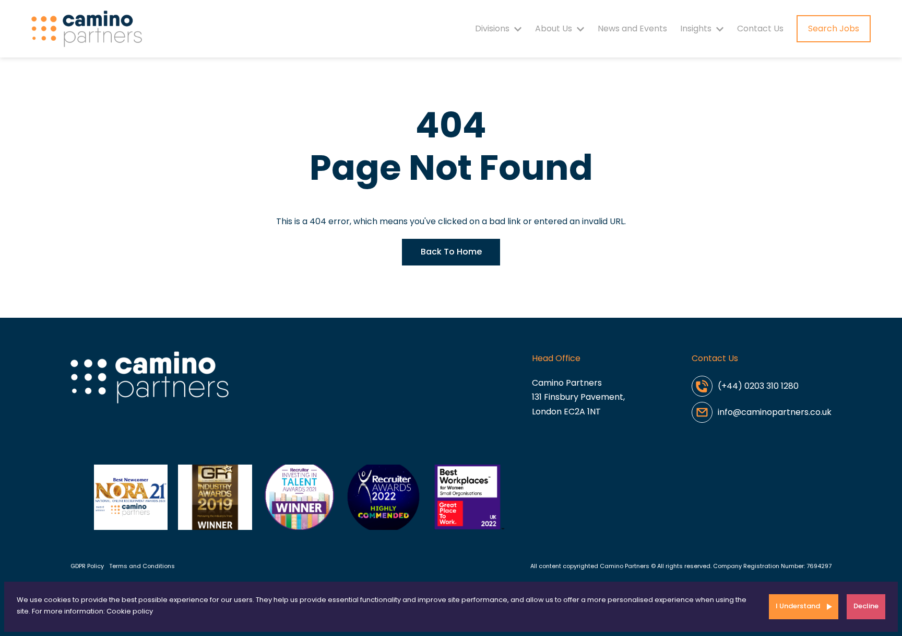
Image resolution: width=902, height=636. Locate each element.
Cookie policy (129, 611)
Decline (866, 606)
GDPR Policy (87, 566)
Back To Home (451, 252)
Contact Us (760, 28)
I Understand (798, 606)
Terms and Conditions (142, 566)
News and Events (632, 28)
